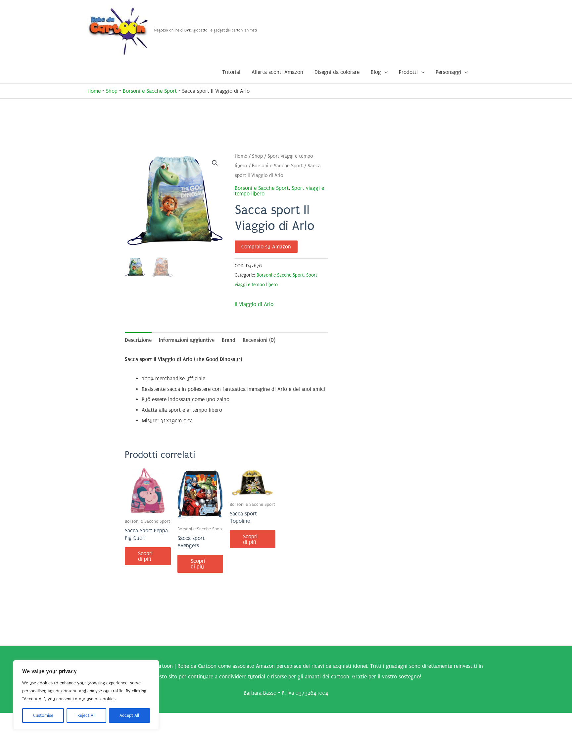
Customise (43, 715)
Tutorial (231, 72)
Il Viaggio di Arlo (254, 304)
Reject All (86, 715)
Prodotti (408, 72)
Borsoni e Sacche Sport (150, 91)
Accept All (129, 715)
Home (94, 91)
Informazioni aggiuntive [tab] (187, 340)
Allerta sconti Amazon (277, 72)
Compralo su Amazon (266, 246)
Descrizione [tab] (138, 340)
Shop (112, 91)
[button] (215, 163)
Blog (376, 72)
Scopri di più (145, 556)
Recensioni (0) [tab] (259, 340)
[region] (86, 695)
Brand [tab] (228, 340)
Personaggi (448, 72)
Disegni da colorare (336, 72)
